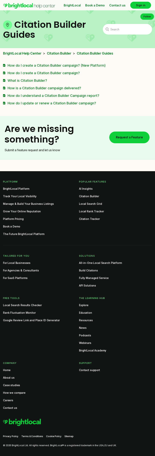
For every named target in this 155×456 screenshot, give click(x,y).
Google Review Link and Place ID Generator (31, 320)
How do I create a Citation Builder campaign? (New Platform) (57, 65)
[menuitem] (29, 8)
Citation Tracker (89, 218)
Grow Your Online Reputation (22, 211)
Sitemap (69, 436)
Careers (8, 400)
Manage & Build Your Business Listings (28, 203)
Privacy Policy (10, 436)
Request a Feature (129, 137)
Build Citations (88, 270)
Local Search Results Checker (22, 305)
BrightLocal (72, 5)
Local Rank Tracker (91, 211)
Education (85, 312)
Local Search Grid (90, 203)
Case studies (11, 385)
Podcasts (85, 335)
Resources (86, 320)
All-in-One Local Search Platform (100, 262)
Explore (83, 305)
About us (9, 377)
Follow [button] (147, 16)
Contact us (117, 5)
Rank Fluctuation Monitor (19, 312)
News (82, 327)
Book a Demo (95, 5)
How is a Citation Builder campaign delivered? (44, 88)
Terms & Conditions (32, 436)
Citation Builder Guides (95, 53)
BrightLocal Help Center (22, 53)
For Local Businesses (16, 262)
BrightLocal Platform (16, 188)
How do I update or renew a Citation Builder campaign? (52, 103)
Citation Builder (59, 53)
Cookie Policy (53, 436)
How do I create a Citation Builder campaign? (44, 73)
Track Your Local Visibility (19, 196)
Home (6, 370)
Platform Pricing (13, 218)
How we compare (14, 392)
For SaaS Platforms (15, 278)
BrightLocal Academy (92, 350)
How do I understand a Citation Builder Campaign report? (53, 96)
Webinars (85, 342)
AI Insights (85, 188)
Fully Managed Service (94, 278)
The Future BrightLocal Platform (23, 234)
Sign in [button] (140, 5)
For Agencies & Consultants (21, 270)
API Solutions (87, 285)
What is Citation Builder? (27, 80)
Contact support (89, 370)
